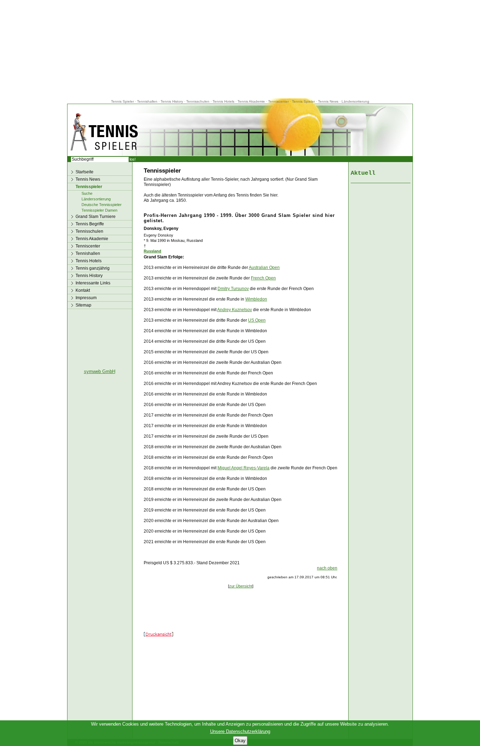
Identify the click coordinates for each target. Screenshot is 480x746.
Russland (152, 251)
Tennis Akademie (252, 101)
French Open (263, 278)
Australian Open (264, 267)
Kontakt (83, 290)
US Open (257, 320)
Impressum (86, 297)
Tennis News (328, 101)
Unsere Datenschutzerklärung (240, 731)
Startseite (84, 171)
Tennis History (172, 101)
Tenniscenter (278, 101)
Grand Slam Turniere (96, 216)
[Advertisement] (240, 49)
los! (133, 159)
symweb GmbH (99, 371)
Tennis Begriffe (90, 223)
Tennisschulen (197, 101)
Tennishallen (147, 101)
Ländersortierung (355, 101)
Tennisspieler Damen (99, 210)
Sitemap (83, 305)
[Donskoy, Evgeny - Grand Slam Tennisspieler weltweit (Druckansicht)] (158, 635)
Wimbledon (256, 299)
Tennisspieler (89, 186)
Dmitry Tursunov (233, 288)
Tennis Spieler (122, 101)
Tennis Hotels (224, 101)
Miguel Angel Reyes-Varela (244, 467)
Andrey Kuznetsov (234, 309)
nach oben (327, 568)
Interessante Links (93, 283)
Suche (87, 193)
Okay (240, 740)
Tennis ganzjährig (93, 268)
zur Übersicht (240, 586)
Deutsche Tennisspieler (102, 204)
